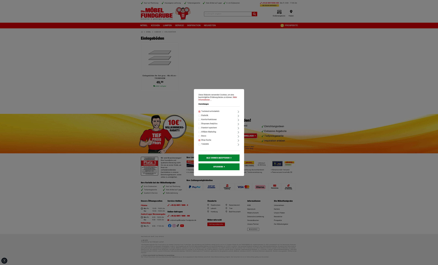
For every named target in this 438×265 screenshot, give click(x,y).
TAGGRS (205, 144)
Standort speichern (209, 128)
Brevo (203, 136)
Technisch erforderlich (210, 111)
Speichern (218, 167)
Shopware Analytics (209, 124)
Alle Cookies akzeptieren (217, 158)
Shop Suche (206, 140)
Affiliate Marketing (208, 132)
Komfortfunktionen (209, 120)
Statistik (204, 115)
